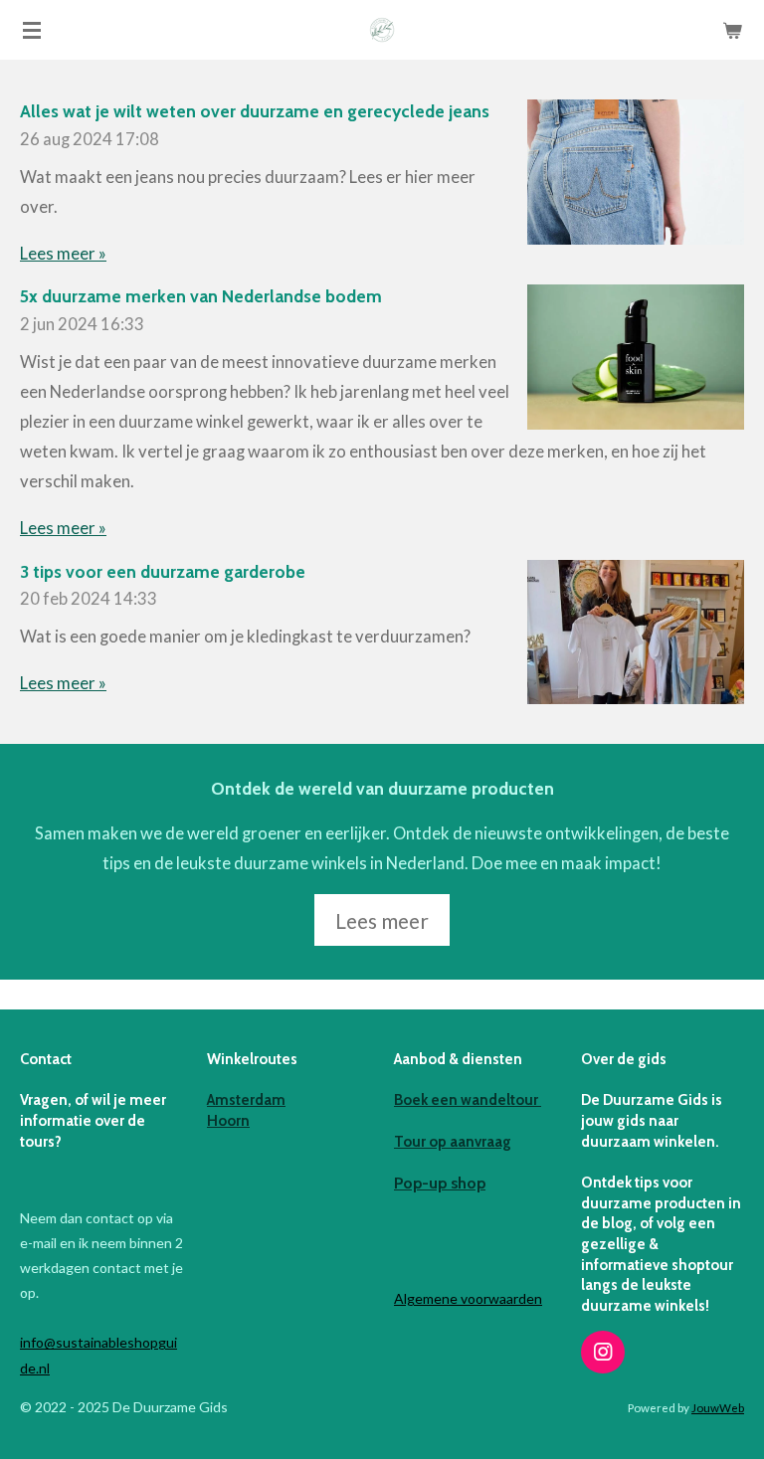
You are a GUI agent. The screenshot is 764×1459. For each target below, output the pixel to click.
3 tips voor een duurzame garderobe (162, 571)
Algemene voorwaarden (468, 1298)
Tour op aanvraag (452, 1142)
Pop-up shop (439, 1183)
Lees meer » (63, 254)
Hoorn (228, 1121)
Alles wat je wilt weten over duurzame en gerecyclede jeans (254, 110)
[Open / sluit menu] (32, 30)
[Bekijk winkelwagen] (732, 30)
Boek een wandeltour (467, 1100)
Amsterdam (246, 1100)
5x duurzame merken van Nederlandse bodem (201, 295)
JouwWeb (717, 1407)
